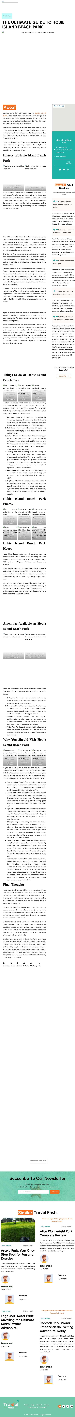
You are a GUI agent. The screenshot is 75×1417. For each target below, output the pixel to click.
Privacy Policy (33, 1407)
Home (26, 1405)
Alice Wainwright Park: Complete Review (56, 1233)
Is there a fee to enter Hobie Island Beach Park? (62, 204)
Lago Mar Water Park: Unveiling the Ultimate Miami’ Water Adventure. (17, 1322)
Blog (32, 1405)
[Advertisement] (24, 222)
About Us (39, 1405)
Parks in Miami (7, 16)
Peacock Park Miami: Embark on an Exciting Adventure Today (56, 1327)
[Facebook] (60, 169)
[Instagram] (67, 1406)
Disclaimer (43, 1407)
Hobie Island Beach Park (38, 1161)
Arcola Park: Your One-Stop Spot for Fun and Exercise (18, 1254)
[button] (56, 6)
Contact (47, 1405)
